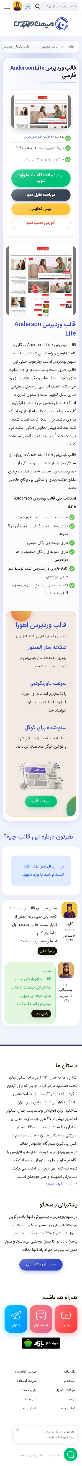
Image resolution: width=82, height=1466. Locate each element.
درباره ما (30, 1399)
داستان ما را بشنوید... (59, 1184)
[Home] (41, 18)
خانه (71, 46)
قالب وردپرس (49, 46)
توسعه (71, 1399)
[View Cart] (27, 6)
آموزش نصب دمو (41, 223)
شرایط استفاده (26, 1381)
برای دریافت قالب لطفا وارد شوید (41, 178)
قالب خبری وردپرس (36, 136)
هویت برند (29, 1390)
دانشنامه (69, 1371)
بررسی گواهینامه (25, 1371)
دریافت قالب (41, 801)
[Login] (17, 6)
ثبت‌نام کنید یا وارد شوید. (43, 875)
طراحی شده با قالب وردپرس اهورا (41, 1455)
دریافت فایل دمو (41, 195)
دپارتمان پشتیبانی (41, 1264)
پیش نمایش (41, 209)
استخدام (69, 1381)
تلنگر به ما (29, 1408)
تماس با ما (67, 1408)
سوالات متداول (65, 1390)
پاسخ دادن (47, 951)
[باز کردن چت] (71, 1454)
